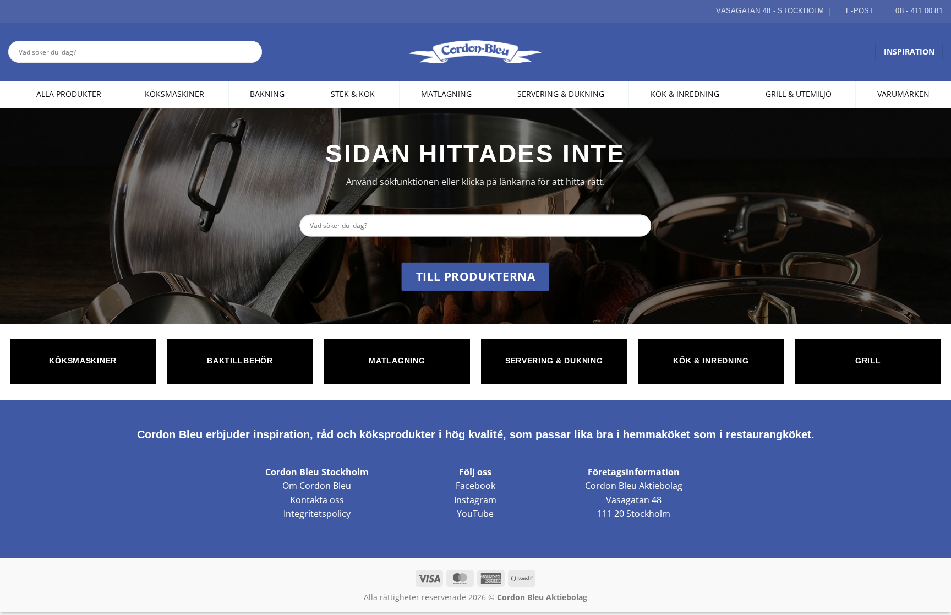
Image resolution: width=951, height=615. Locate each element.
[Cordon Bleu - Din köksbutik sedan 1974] (475, 52)
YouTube (475, 514)
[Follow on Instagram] (27, 11)
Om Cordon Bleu (316, 486)
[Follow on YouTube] (52, 11)
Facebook (475, 486)
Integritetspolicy (317, 514)
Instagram (475, 500)
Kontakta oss (317, 500)
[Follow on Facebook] (14, 11)
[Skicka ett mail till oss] (39, 11)
